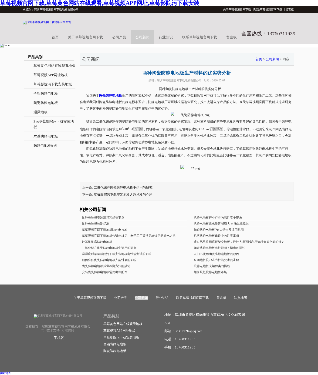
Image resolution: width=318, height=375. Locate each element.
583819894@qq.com (188, 331)
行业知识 (166, 37)
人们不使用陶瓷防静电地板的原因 (216, 254)
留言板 (289, 9)
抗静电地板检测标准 (95, 223)
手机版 (59, 338)
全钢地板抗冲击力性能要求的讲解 (216, 260)
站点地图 (240, 298)
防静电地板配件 (46, 145)
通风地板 (40, 112)
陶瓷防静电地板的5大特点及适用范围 (219, 229)
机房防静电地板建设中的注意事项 (216, 236)
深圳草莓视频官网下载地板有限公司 (179, 80)
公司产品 (119, 37)
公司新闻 (142, 37)
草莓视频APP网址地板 (51, 75)
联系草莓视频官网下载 (268, 9)
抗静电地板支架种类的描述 (212, 266)
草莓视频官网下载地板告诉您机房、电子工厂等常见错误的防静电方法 (129, 236)
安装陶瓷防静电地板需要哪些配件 (104, 272)
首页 (55, 37)
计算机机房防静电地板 (97, 242)
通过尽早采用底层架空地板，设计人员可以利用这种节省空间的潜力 (239, 242)
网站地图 (5, 373)
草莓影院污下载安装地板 (53, 84)
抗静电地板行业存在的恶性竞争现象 (218, 217)
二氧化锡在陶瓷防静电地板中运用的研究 (123, 187)
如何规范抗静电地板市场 (210, 272)
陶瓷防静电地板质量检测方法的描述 (106, 266)
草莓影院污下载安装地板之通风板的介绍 (123, 194)
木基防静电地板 (46, 136)
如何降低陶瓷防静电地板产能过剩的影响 (109, 260)
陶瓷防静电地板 (46, 103)
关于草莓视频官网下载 (237, 9)
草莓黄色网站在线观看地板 (54, 65)
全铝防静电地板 (46, 93)
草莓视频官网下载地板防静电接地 (104, 229)
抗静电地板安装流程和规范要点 (103, 217)
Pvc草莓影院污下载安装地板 (54, 124)
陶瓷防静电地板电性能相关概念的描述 (219, 248)
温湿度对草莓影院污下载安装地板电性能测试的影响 (117, 254)
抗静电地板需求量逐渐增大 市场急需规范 (221, 223)
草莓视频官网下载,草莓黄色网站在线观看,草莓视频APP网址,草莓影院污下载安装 (100, 3)
